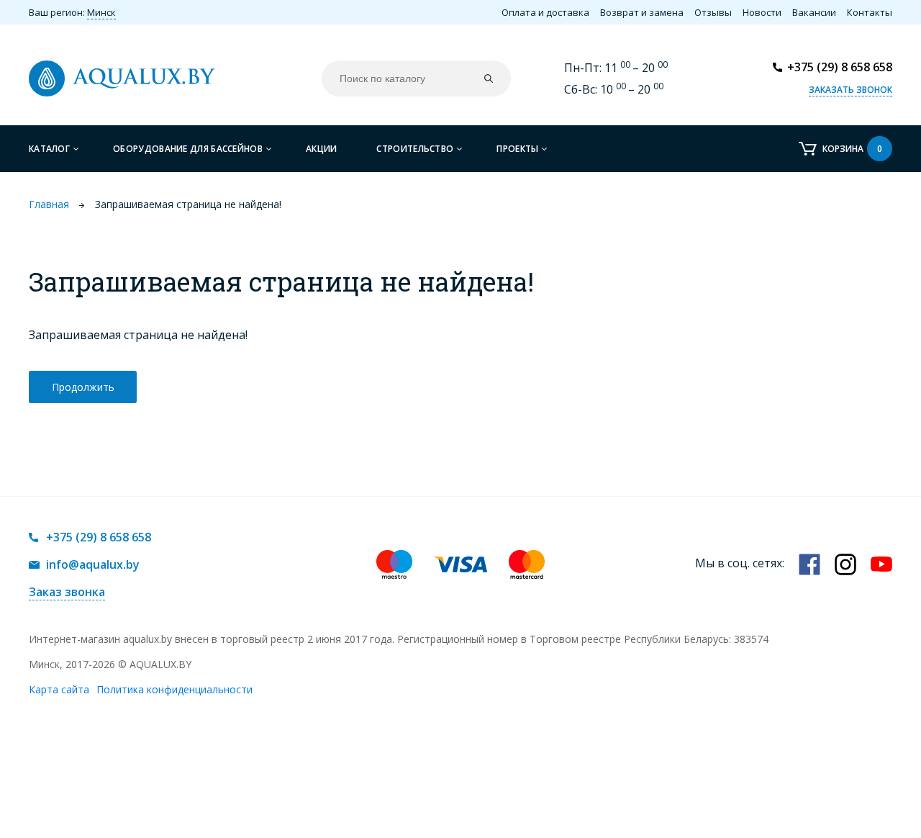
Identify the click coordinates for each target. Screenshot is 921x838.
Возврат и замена (642, 12)
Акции (321, 149)
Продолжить (83, 387)
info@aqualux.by (93, 564)
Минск (101, 12)
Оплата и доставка (545, 12)
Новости (762, 12)
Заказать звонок (850, 90)
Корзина (852, 149)
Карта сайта (59, 689)
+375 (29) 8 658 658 (839, 67)
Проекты (517, 149)
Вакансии (814, 12)
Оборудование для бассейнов (188, 149)
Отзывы (713, 12)
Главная (49, 204)
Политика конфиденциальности (174, 689)
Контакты (869, 12)
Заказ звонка (67, 592)
